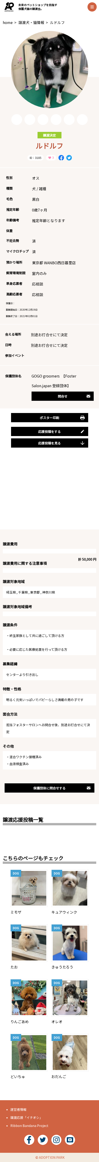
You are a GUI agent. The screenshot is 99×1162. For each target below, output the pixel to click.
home (8, 22)
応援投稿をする (49, 431)
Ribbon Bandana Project (29, 1125)
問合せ (62, 396)
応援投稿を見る (49, 443)
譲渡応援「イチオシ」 (26, 1117)
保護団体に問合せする (49, 788)
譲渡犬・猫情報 (31, 22)
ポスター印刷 (49, 417)
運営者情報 (18, 1109)
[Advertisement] (49, 494)
